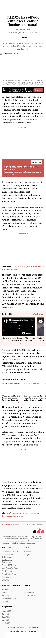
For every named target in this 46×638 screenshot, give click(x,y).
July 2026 (5, 614)
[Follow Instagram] (42, 531)
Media (27, 585)
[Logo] (7, 10)
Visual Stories (29, 595)
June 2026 (6, 617)
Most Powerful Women (11, 568)
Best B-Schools (7, 577)
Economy (5, 595)
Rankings (6, 547)
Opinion (5, 602)
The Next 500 (7, 571)
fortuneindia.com (23, 30)
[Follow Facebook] (30, 531)
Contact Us (31, 631)
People (27, 555)
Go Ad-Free (36, 162)
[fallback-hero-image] (12, 388)
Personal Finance (9, 598)
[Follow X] (34, 531)
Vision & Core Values (18, 631)
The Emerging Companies (7, 561)
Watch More (38, 314)
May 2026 (5, 620)
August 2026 (6, 611)
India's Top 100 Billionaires (7, 556)
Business (5, 589)
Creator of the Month (10, 552)
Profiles (27, 547)
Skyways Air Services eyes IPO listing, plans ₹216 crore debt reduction (19, 339)
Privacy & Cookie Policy (17, 627)
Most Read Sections (11, 585)
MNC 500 (5, 580)
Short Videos (29, 592)
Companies (28, 552)
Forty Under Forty (9, 574)
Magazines (7, 607)
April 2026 (6, 623)
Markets (5, 592)
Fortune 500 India (9, 565)
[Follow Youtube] (38, 531)
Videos (27, 589)
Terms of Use (33, 627)
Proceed (38, 90)
